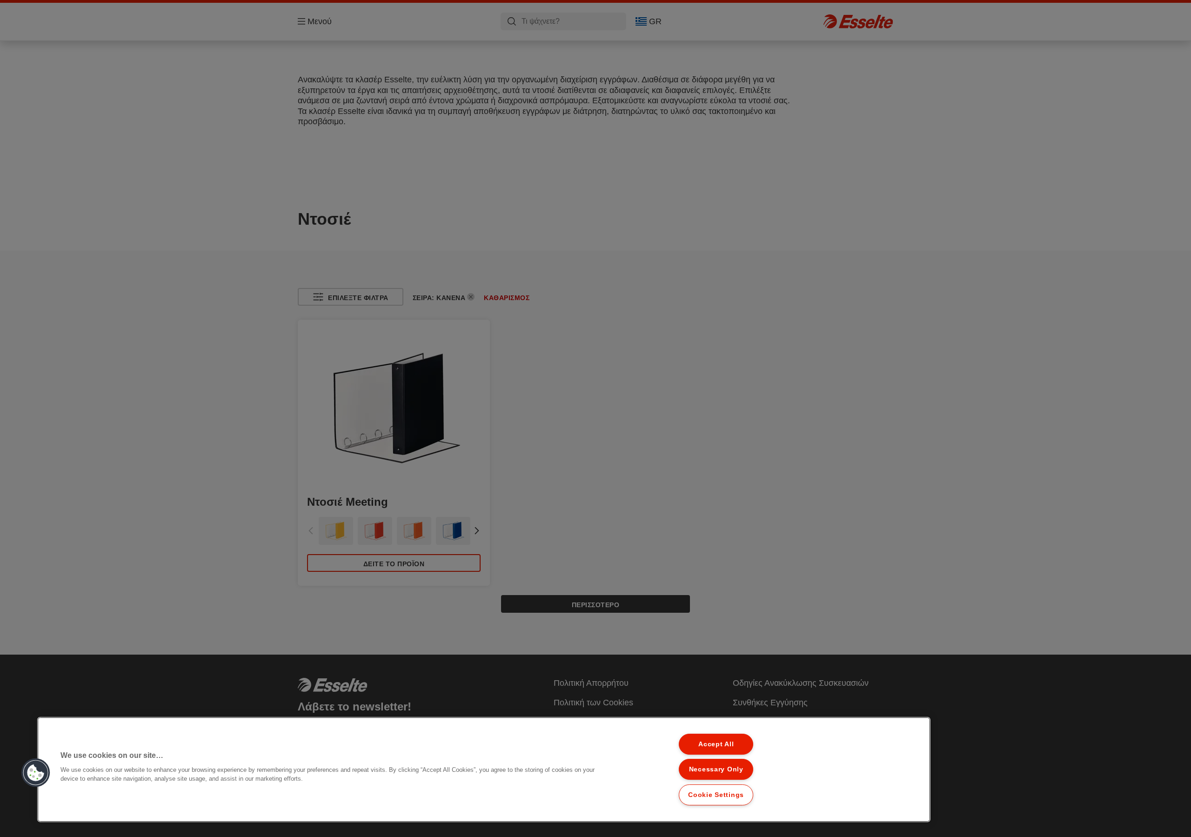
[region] (483, 769)
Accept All (716, 744)
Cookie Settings (716, 794)
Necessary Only (716, 769)
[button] (36, 773)
